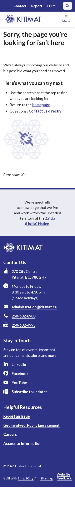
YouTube (19, 382)
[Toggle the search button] (67, 6)
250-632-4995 (23, 325)
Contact (20, 6)
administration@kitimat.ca (34, 307)
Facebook (20, 373)
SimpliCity (26, 478)
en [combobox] (49, 6)
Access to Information (22, 443)
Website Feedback (64, 476)
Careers (10, 434)
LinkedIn (19, 364)
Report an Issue (16, 416)
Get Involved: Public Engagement (31, 425)
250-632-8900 (23, 316)
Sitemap (46, 478)
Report (36, 6)
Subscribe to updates (30, 391)
